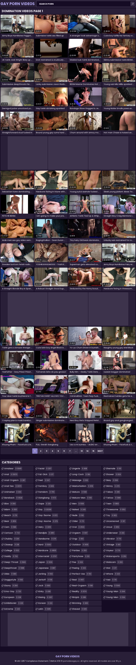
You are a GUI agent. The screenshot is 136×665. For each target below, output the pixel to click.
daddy (11, 556)
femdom (46, 491)
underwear (115, 532)
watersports (116, 556)
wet (111, 568)
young (113, 585)
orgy (78, 538)
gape (44, 503)
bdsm (10, 509)
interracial (47, 556)
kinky (44, 591)
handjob (46, 532)
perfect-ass (81, 573)
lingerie (79, 468)
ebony (11, 585)
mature (79, 491)
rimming (80, 603)
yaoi (111, 579)
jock (44, 585)
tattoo (113, 497)
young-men (115, 597)
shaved (79, 608)
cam (10, 527)
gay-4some (48, 521)
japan (45, 562)
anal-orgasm (14, 480)
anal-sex (12, 486)
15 (93, 451)
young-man (115, 591)
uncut (112, 527)
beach (10, 515)
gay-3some (47, 515)
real (78, 579)
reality (79, 591)
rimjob (79, 597)
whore (113, 573)
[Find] (132, 4)
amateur (13, 468)
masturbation (82, 486)
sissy (112, 480)
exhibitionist (13, 603)
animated (12, 491)
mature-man (82, 497)
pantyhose (80, 556)
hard (44, 544)
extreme (12, 608)
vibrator (113, 538)
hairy (44, 527)
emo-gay (12, 591)
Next (100, 451)
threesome (115, 509)
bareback (13, 497)
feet (44, 480)
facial (44, 468)
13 (82, 451)
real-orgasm (82, 585)
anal (10, 474)
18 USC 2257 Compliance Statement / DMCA (35, 661)
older (78, 521)
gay (44, 509)
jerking (45, 573)
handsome (47, 538)
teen (112, 503)
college (11, 550)
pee (77, 562)
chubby (11, 538)
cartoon (12, 532)
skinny (113, 486)
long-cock (81, 474)
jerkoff (45, 579)
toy (111, 515)
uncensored (115, 521)
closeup (11, 544)
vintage (113, 544)
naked (79, 509)
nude (78, 515)
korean (45, 603)
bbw (10, 503)
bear (10, 521)
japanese (46, 568)
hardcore (47, 550)
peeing (79, 568)
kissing (45, 597)
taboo (113, 491)
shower (113, 474)
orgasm (79, 532)
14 (87, 451)
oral (78, 527)
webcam (114, 562)
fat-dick (46, 474)
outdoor (80, 544)
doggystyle (13, 579)
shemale (113, 468)
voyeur (113, 550)
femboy (46, 486)
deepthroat (14, 568)
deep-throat (15, 562)
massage (80, 480)
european (12, 597)
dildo (10, 573)
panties (79, 550)
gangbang (47, 497)
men (78, 503)
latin (44, 608)
